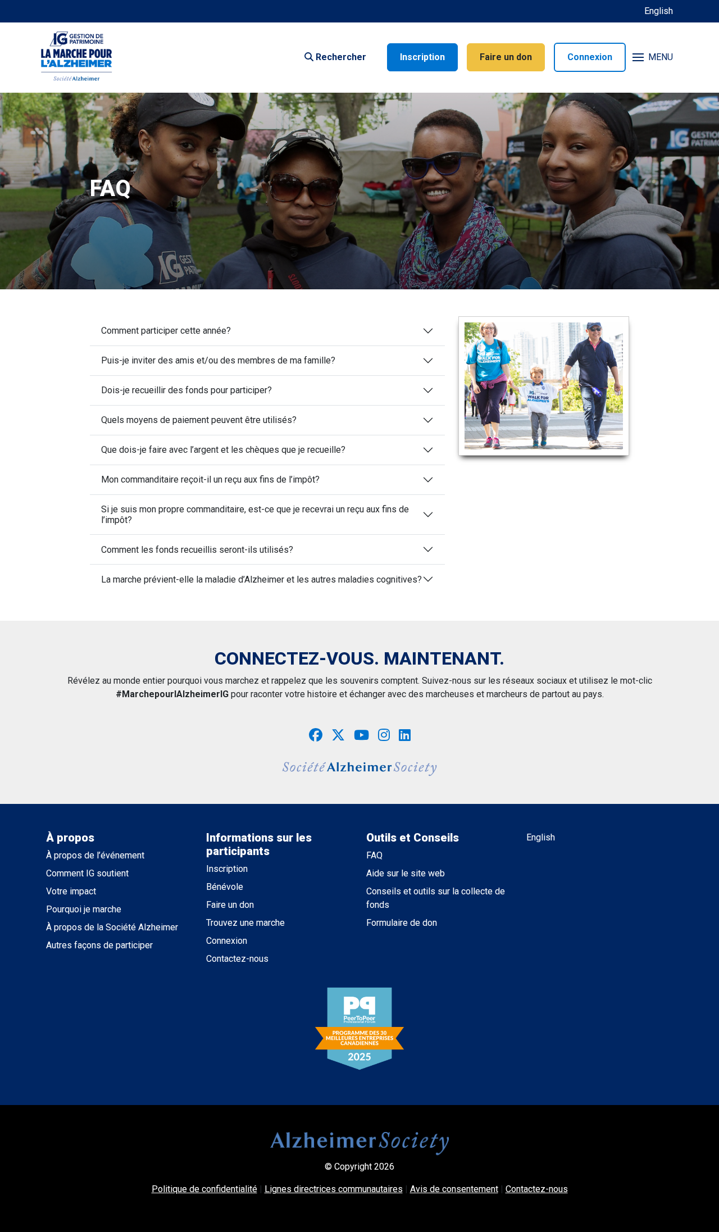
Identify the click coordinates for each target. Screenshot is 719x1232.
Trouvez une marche (245, 922)
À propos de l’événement (95, 855)
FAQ (374, 855)
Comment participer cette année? (166, 330)
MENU (660, 57)
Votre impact (71, 891)
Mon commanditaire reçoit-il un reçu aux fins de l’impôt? (210, 479)
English (658, 11)
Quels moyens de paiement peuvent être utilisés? (199, 420)
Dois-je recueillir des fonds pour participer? (186, 390)
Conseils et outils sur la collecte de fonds (435, 898)
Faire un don (506, 57)
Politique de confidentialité (204, 1189)
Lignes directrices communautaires (334, 1189)
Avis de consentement (454, 1189)
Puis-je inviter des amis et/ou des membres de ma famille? (218, 360)
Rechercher (339, 57)
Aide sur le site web (405, 873)
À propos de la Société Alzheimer (112, 927)
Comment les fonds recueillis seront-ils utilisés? (197, 549)
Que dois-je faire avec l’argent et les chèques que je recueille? (223, 449)
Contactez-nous (237, 958)
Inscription (422, 57)
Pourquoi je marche (83, 909)
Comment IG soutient (87, 873)
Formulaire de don (401, 922)
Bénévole (224, 886)
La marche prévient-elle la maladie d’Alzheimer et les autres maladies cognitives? (261, 579)
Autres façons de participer (99, 945)
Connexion (589, 57)
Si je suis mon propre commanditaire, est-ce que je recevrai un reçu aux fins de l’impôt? (255, 514)
